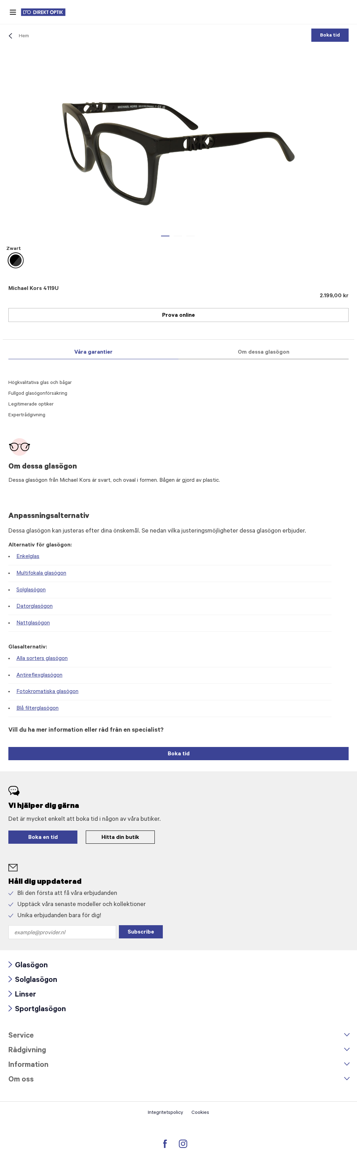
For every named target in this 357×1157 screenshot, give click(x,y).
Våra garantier (93, 352)
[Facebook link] (165, 1144)
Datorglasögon (34, 606)
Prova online (178, 316)
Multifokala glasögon (41, 573)
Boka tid (330, 36)
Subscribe (141, 932)
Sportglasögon (37, 1010)
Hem (24, 36)
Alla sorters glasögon (42, 658)
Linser (22, 995)
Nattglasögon (33, 623)
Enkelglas (27, 556)
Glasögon (28, 966)
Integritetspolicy (165, 1113)
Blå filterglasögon (37, 708)
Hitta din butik (120, 838)
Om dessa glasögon (263, 352)
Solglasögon (31, 590)
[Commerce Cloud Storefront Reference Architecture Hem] (47, 12)
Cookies (200, 1113)
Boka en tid (43, 838)
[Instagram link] (183, 1144)
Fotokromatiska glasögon (47, 692)
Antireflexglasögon (39, 675)
